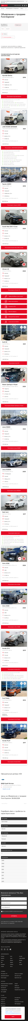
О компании (4, 997)
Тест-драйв (3, 991)
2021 (3, 869)
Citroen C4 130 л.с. (6, 271)
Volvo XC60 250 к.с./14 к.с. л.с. (9, 607)
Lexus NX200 (6, 427)
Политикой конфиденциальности (13, 1013)
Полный (4, 839)
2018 (3, 872)
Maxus (11, 960)
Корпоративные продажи (7, 983)
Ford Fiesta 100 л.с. (7, 700)
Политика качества (19, 1001)
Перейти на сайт (6, 789)
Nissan (11, 962)
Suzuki (20, 964)
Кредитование (4, 985)
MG (1, 962)
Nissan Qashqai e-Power (10, 384)
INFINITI (2, 958)
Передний (4, 836)
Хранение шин (18, 977)
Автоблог (17, 999)
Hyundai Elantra (7, 75)
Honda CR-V (6, 648)
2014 (3, 878)
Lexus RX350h (6, 469)
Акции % (3, 999)
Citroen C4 (5, 269)
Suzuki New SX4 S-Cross (9, 226)
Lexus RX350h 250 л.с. (7, 471)
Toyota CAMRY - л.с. (7, 186)
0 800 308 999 (18, 921)
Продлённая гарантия (20, 989)
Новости (3, 1001)
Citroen (2, 956)
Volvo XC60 (5, 606)
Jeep (11, 958)
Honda (20, 956)
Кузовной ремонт (5, 975)
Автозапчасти (18, 975)
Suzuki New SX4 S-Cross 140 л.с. (10, 228)
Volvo (11, 966)
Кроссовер (4, 821)
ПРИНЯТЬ (13, 1016)
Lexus (2, 960)
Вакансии (3, 1003)
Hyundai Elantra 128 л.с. (8, 77)
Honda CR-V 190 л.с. (7, 650)
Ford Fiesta (5, 698)
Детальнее (3, 2)
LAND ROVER (22, 958)
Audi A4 (4, 342)
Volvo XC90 (5, 563)
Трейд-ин (17, 985)
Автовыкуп (17, 987)
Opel (20, 962)
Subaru (11, 964)
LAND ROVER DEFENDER (9, 127)
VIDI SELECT (3, 987)
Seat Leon (5, 512)
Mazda (20, 960)
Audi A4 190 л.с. (6, 344)
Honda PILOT (6, 740)
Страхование (4, 989)
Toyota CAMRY (6, 184)
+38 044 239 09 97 (7, 787)
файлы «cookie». (9, 1011)
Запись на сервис (19, 973)
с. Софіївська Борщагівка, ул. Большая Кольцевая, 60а (12, 785)
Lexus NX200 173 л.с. (7, 429)
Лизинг (16, 983)
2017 (3, 875)
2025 (3, 860)
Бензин (3, 828)
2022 (3, 866)
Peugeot (3, 964)
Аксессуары (3, 977)
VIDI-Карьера (18, 1003)
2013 (3, 881)
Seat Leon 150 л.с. (6, 514)
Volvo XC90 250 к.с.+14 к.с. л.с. (9, 565)
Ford (11, 956)
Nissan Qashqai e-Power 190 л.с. (10, 386)
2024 (3, 863)
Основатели (17, 997)
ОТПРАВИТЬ (14, 916)
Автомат (4, 846)
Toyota (2, 966)
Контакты (3, 1005)
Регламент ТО (4, 973)
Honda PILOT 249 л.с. (7, 742)
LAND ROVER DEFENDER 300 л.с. (10, 128)
